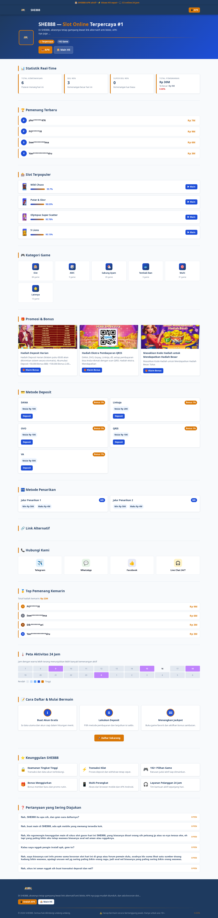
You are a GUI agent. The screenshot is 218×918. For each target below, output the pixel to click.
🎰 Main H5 (63, 49)
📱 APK (194, 9)
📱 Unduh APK (27, 901)
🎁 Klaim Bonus (30, 369)
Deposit (27, 416)
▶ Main (191, 186)
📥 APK (45, 49)
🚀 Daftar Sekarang (109, 738)
